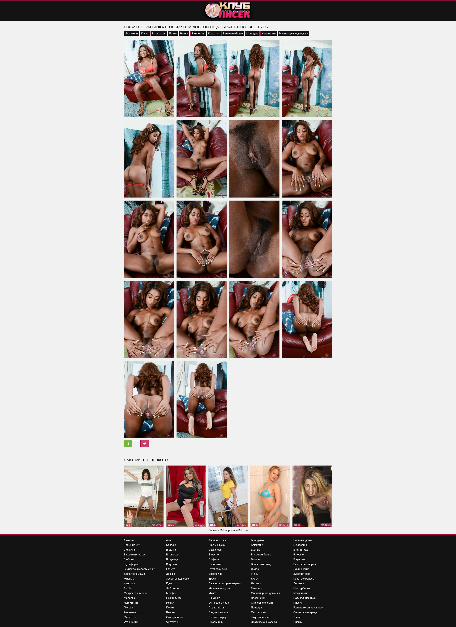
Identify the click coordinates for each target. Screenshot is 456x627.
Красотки (213, 33)
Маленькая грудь (219, 588)
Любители (131, 33)
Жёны (254, 573)
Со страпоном (174, 617)
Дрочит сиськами (134, 573)
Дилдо (255, 568)
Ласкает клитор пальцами (224, 583)
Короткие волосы (304, 578)
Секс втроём (258, 612)
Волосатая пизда (261, 564)
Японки (297, 621)
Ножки (184, 33)
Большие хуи (132, 544)
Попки (173, 33)
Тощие (297, 617)
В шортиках (216, 564)
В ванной (171, 549)
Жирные (129, 578)
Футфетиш (197, 33)
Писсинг (129, 607)
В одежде (172, 559)
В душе (255, 549)
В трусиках (158, 33)
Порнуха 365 (216, 530)
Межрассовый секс (135, 593)
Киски (144, 33)
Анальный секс (218, 540)
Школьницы (216, 621)
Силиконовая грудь (305, 612)
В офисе (214, 559)
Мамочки (256, 588)
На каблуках (174, 597)
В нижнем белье (233, 33)
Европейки (215, 573)
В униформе (131, 564)
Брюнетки (257, 544)
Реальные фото (133, 612)
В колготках (300, 549)
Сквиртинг (130, 617)
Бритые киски (217, 544)
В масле (214, 554)
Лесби (127, 588)
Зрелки (213, 578)
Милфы (171, 593)
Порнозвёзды (217, 607)
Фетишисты (131, 621)
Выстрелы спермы (304, 564)
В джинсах (215, 549)
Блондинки (257, 540)
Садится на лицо (219, 612)
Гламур (170, 568)
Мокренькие (300, 593)
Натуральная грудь (305, 597)
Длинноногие (301, 568)
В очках (255, 559)
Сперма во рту (217, 617)
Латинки (256, 583)
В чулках (171, 564)
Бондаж (171, 544)
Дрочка (170, 573)
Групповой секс (218, 568)
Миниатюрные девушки (293, 33)
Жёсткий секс (301, 573)
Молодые (252, 33)
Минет (212, 593)
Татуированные (260, 617)
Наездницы (258, 597)
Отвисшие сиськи (262, 602)
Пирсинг (298, 602)
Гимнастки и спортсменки (139, 568)
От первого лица (219, 602)
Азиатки (129, 540)
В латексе (172, 554)
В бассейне (300, 544)
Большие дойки (302, 540)
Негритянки (269, 33)
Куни (169, 583)
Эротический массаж (264, 621)
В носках (298, 554)
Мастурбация (301, 588)
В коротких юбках (135, 554)
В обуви (129, 559)
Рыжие (170, 612)
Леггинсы (299, 583)
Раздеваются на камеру (308, 607)
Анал (169, 540)
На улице (214, 597)
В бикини (129, 549)
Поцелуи (256, 607)
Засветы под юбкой (178, 578)
